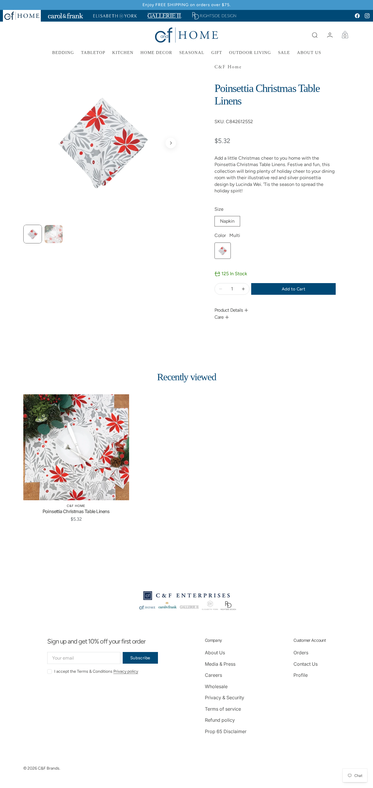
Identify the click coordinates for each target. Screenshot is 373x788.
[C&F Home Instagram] (367, 16)
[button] (314, 35)
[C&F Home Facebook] (357, 16)
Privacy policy (125, 671)
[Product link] (76, 447)
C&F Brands (48, 768)
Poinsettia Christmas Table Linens (76, 511)
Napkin (230, 222)
